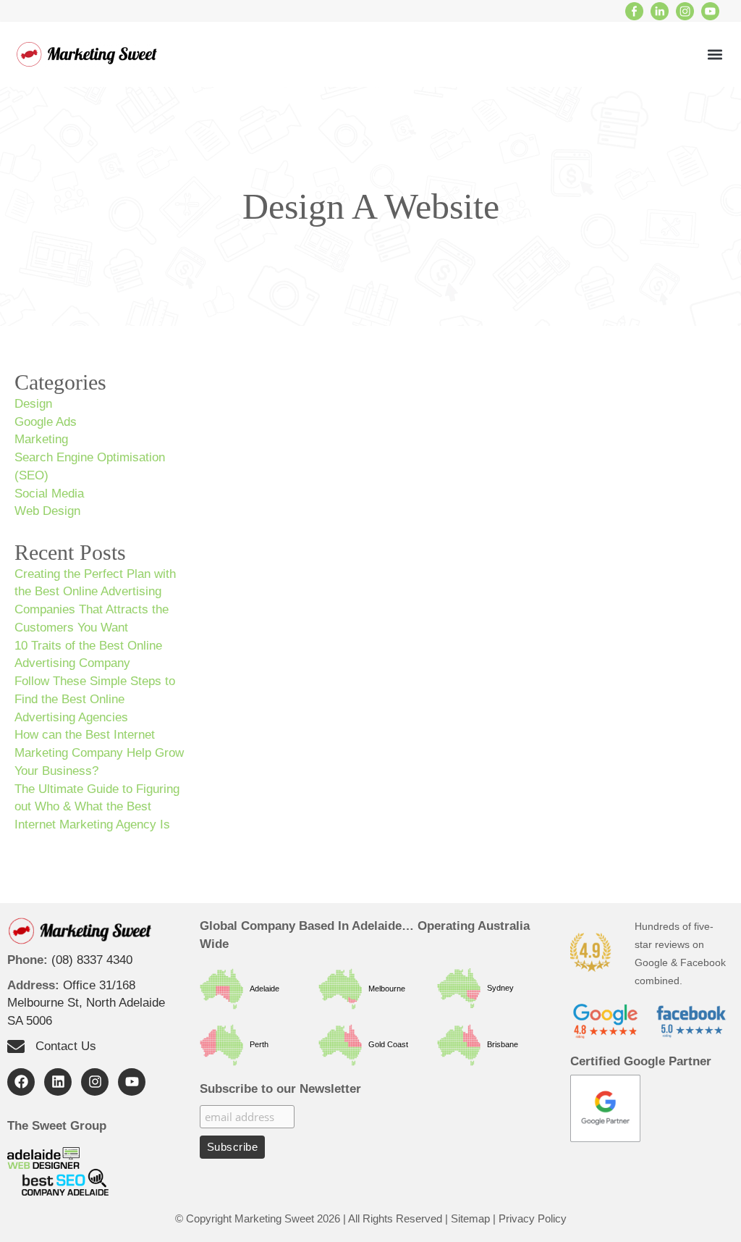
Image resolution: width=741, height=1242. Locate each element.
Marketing (41, 439)
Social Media (49, 493)
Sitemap (470, 1218)
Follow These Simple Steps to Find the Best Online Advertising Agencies (94, 699)
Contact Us (65, 1046)
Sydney (497, 987)
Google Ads (45, 422)
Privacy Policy (533, 1218)
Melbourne (383, 987)
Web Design (47, 511)
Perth (255, 1044)
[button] (715, 54)
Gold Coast (385, 1044)
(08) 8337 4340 (91, 960)
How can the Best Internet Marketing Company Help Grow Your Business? (99, 753)
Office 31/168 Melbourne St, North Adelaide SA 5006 (86, 1003)
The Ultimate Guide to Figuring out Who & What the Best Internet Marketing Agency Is (96, 807)
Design (33, 404)
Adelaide (261, 987)
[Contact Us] (16, 1046)
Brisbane (499, 1044)
